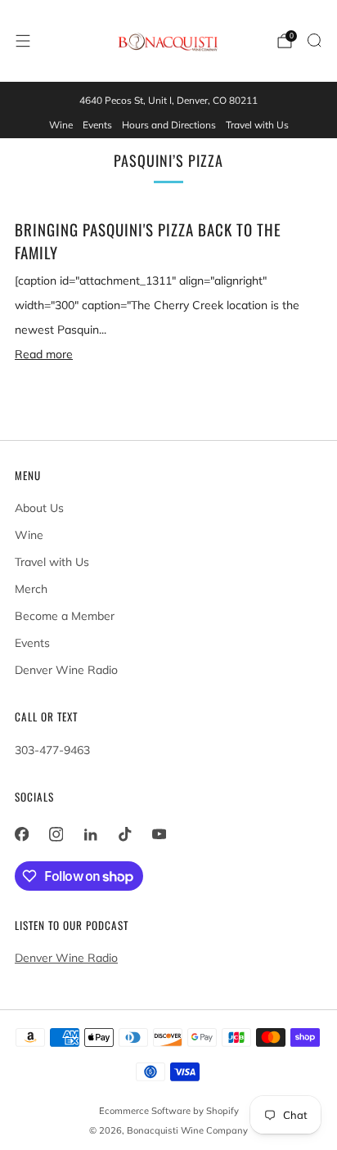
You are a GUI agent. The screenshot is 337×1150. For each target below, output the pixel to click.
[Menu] (23, 41)
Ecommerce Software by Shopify (169, 1110)
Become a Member (65, 616)
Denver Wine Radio (66, 670)
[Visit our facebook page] (21, 834)
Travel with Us (257, 125)
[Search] (314, 40)
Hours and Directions (169, 125)
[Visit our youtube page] (159, 834)
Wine (61, 125)
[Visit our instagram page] (55, 834)
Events (97, 125)
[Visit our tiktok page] (124, 834)
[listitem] (168, 100)
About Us (39, 508)
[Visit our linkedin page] (90, 834)
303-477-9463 (52, 750)
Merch (31, 589)
